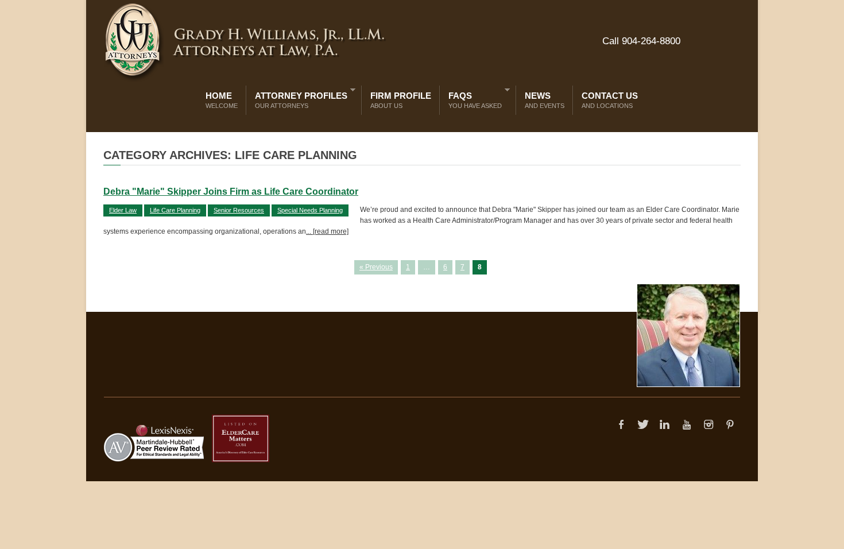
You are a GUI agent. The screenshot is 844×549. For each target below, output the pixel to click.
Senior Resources (239, 210)
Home (222, 100)
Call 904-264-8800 (641, 41)
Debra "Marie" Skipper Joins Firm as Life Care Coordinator (230, 191)
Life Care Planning (175, 210)
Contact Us (610, 100)
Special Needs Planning (310, 210)
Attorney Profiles (298, 98)
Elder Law (123, 210)
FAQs (472, 98)
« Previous (376, 267)
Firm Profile (400, 100)
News (544, 100)
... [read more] (327, 231)
